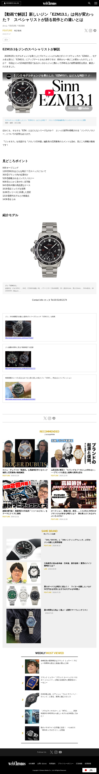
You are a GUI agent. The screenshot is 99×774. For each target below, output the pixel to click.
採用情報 (88, 763)
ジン (6, 40)
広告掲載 (79, 763)
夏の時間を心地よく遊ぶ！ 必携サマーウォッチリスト (66, 610)
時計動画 (21, 25)
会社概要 (32, 763)
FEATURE (12, 25)
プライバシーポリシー (65, 763)
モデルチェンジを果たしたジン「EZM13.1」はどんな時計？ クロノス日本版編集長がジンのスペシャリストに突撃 (45, 120)
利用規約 (52, 763)
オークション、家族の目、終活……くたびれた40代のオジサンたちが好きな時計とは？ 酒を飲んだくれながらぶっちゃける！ (73, 513)
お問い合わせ (42, 763)
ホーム (5, 25)
